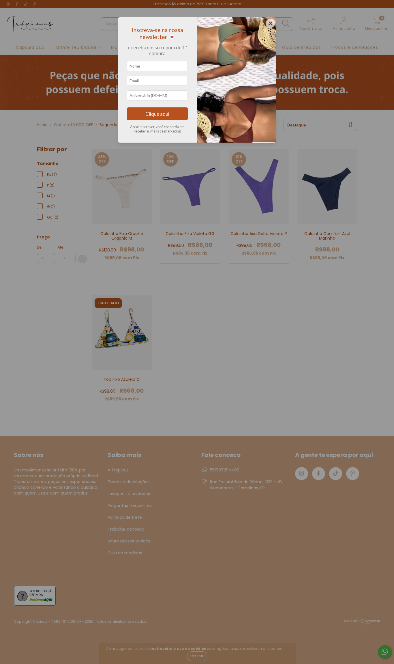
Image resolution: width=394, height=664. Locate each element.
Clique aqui (157, 114)
